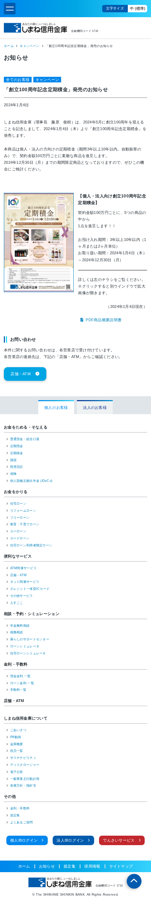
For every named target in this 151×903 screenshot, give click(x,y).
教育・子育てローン (24, 524)
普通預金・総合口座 (24, 439)
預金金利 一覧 (20, 676)
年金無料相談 (20, 625)
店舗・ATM (21, 374)
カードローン (20, 538)
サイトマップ (121, 866)
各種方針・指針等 (23, 785)
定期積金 (16, 453)
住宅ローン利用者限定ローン (31, 545)
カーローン (18, 531)
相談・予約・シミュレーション (31, 614)
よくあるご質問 (21, 822)
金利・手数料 (16, 664)
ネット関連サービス (24, 582)
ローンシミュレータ (24, 646)
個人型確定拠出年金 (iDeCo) (31, 481)
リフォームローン (23, 510)
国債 (13, 460)
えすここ (16, 603)
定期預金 (16, 446)
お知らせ (47, 866)
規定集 (15, 815)
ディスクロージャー (24, 765)
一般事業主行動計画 (24, 779)
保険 (13, 474)
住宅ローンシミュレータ (28, 653)
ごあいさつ (18, 730)
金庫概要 (16, 744)
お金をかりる (16, 492)
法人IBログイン (70, 840)
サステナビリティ (23, 758)
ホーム (9, 46)
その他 (10, 796)
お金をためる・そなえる (25, 427)
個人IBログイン (24, 840)
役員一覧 (16, 751)
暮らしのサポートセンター (29, 639)
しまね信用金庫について (25, 718)
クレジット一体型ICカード (30, 589)
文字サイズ (115, 8)
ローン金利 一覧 (22, 683)
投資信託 (16, 467)
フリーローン (20, 517)
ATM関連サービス (23, 568)
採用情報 (92, 866)
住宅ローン (18, 503)
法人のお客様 (95, 407)
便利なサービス (18, 556)
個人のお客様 (56, 407)
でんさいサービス (118, 840)
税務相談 (16, 632)
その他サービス (21, 596)
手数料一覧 (18, 690)
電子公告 (16, 772)
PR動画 (15, 737)
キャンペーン (29, 46)
